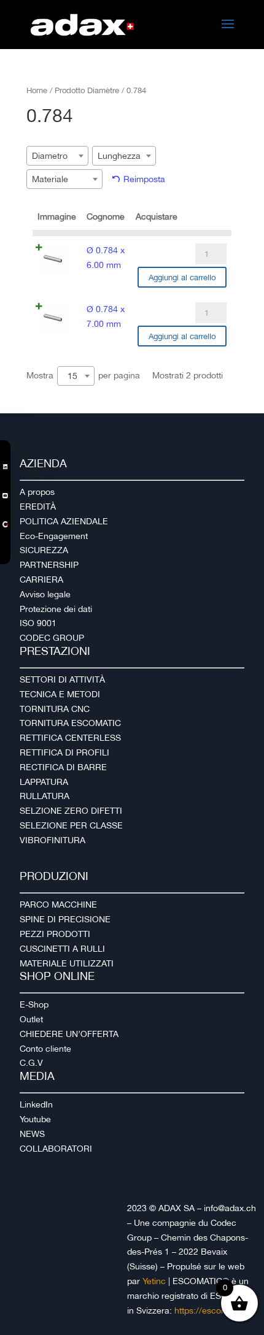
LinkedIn (36, 1104)
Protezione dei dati (56, 609)
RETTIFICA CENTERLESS (70, 738)
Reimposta (144, 179)
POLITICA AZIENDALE (64, 521)
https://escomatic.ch (214, 1310)
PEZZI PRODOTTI (55, 934)
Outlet (31, 1019)
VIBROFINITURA (52, 840)
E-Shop (34, 1004)
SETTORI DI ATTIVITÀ (62, 679)
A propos (37, 492)
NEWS (32, 1134)
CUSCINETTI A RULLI (62, 949)
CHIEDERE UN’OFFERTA (69, 1034)
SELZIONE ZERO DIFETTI (71, 811)
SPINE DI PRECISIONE (65, 919)
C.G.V (31, 1063)
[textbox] (53, 156)
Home (36, 90)
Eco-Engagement (54, 536)
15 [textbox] (72, 376)
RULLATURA (44, 796)
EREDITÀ (38, 506)
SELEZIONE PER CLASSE (71, 825)
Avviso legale (45, 594)
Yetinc (154, 1281)
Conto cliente (45, 1049)
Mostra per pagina (83, 375)
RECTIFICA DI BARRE (63, 767)
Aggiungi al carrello (182, 277)
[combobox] (57, 156)
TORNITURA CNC (55, 709)
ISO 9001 (38, 623)
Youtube (35, 1119)
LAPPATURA (44, 782)
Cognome (106, 216)
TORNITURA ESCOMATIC (70, 723)
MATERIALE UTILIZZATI (67, 963)
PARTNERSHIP (49, 565)
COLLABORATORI (56, 1148)
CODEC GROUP (52, 638)
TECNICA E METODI (60, 694)
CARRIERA (41, 579)
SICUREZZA (44, 550)
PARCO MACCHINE (58, 904)
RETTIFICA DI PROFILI (64, 752)
